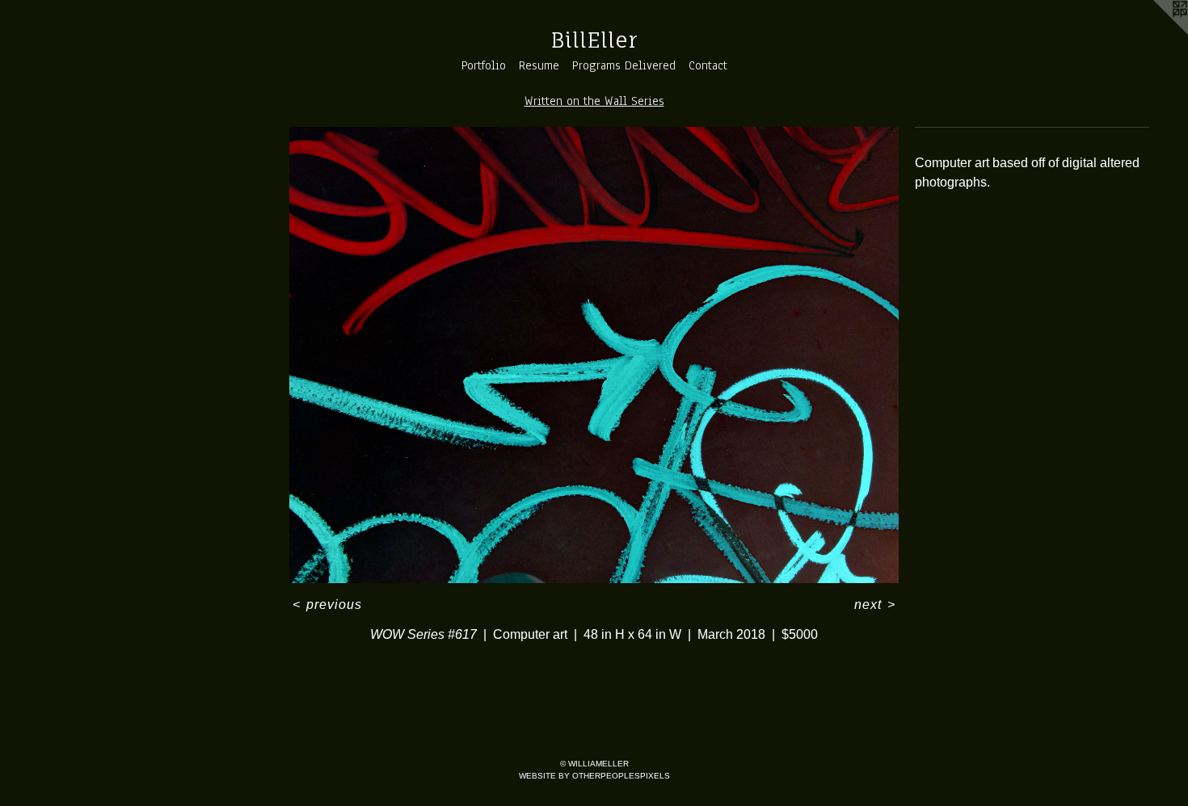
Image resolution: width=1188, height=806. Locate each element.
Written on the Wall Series (594, 101)
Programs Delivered (624, 65)
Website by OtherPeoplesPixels (594, 775)
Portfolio (483, 65)
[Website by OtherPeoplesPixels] (1155, 32)
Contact (708, 65)
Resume (539, 65)
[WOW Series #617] (594, 355)
